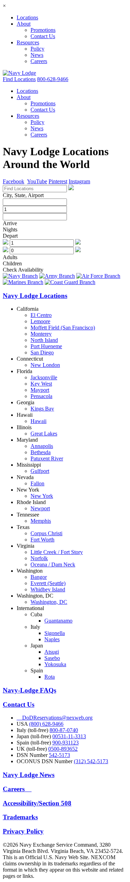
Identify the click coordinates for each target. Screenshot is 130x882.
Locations (27, 17)
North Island (44, 340)
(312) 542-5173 (91, 761)
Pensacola (41, 396)
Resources (28, 42)
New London (45, 365)
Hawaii (38, 421)
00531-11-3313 (69, 736)
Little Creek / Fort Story (57, 552)
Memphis (41, 521)
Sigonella (54, 633)
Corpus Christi (46, 533)
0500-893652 (63, 749)
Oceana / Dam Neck (53, 564)
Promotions (43, 30)
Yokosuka (55, 664)
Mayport (40, 390)
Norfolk (39, 558)
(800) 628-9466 (46, 724)
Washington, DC (49, 602)
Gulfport (40, 471)
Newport (40, 508)
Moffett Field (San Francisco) (63, 327)
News (37, 55)
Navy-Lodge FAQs (29, 690)
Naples (52, 639)
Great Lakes (44, 433)
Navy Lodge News (28, 774)
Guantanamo (58, 621)
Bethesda (41, 452)
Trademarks (20, 817)
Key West (41, 384)
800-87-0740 (64, 730)
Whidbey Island (48, 589)
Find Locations (19, 79)
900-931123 (65, 743)
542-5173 (59, 755)
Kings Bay (42, 409)
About (24, 24)
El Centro (41, 315)
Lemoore (40, 321)
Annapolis (42, 446)
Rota (49, 677)
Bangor (39, 577)
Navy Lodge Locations (35, 295)
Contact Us (43, 36)
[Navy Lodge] (19, 73)
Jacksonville (44, 377)
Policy (37, 49)
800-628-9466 (52, 79)
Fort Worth (42, 540)
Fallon (37, 483)
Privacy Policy (23, 831)
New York (42, 496)
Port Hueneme (46, 346)
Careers (39, 61)
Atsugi (51, 652)
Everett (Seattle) (48, 583)
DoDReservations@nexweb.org (55, 718)
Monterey (41, 334)
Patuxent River (47, 458)
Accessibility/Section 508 (37, 803)
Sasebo (52, 658)
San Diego (42, 352)
